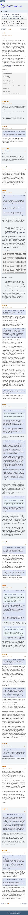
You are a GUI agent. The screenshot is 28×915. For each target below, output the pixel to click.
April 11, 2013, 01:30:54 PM (7, 406)
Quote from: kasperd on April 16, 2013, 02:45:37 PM (14, 749)
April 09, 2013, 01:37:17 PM (7, 128)
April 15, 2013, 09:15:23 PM (7, 587)
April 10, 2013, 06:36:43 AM (7, 151)
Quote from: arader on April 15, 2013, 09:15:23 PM (14, 659)
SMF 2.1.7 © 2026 (11, 913)
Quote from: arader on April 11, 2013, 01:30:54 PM (14, 547)
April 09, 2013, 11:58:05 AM (7, 103)
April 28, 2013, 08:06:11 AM (7, 852)
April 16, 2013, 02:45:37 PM (7, 656)
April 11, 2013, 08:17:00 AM (7, 307)
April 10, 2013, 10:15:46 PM (7, 192)
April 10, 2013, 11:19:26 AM (7, 169)
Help (8, 912)
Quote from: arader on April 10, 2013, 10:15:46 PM (14, 310)
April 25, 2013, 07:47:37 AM (7, 811)
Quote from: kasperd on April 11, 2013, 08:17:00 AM (14, 410)
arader (4, 33)
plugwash (5, 809)
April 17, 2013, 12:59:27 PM (7, 745)
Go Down (3, 29)
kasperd (4, 126)
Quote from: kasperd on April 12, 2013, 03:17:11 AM (14, 590)
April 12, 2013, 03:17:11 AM (7, 544)
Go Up (2, 903)
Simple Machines (17, 913)
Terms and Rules (13, 912)
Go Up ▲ (19, 912)
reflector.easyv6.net (6, 65)
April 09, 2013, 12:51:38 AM (7, 35)
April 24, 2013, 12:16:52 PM (7, 768)
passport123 (5, 101)
